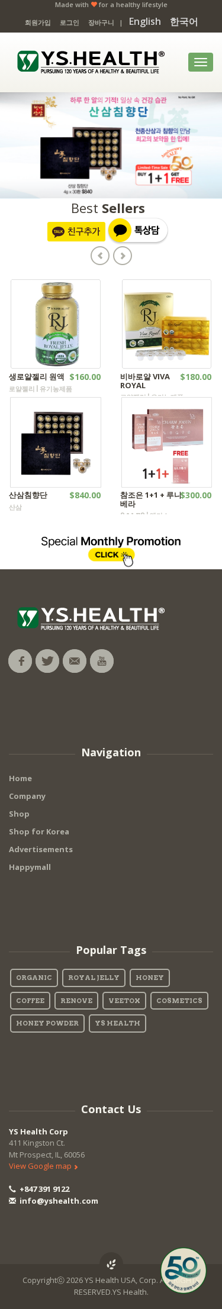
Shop (19, 813)
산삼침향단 (28, 494)
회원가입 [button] (38, 22)
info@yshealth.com (58, 1200)
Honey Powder (47, 1023)
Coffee (30, 1001)
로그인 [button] (69, 22)
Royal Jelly (94, 977)
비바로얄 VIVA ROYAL (145, 380)
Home (20, 778)
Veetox (124, 1001)
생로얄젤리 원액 (37, 376)
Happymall (30, 867)
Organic (34, 977)
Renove (76, 1001)
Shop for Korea (39, 831)
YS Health (117, 1023)
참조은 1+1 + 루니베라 (151, 498)
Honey (150, 977)
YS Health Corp (38, 1131)
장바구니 (101, 22)
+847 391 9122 (43, 1189)
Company (27, 796)
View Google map (41, 1165)
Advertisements (41, 849)
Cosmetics (179, 1001)
